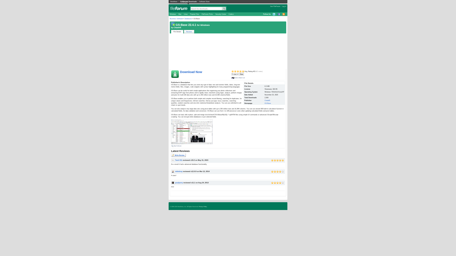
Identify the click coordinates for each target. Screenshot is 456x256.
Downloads (193, 1)
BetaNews (173, 1)
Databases (188, 19)
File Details (177, 32)
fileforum (179, 8)
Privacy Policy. (203, 206)
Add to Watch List (240, 77)
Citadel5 (177, 28)
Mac (179, 14)
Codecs (231, 14)
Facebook (279, 14)
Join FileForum (275, 6)
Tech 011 (178, 160)
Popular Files (194, 14)
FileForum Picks (207, 14)
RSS (284, 14)
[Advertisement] (228, 51)
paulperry (179, 183)
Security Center (220, 14)
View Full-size (177, 146)
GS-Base (268, 103)
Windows (173, 14)
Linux (186, 14)
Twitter (274, 14)
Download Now (191, 72)
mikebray (179, 171)
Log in (284, 6)
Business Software (176, 19)
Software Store (204, 1)
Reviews (189, 32)
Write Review (178, 155)
